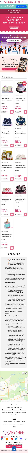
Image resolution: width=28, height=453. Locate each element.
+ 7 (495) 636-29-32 (14, 442)
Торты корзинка (14, 27)
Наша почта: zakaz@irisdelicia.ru (12, 437)
